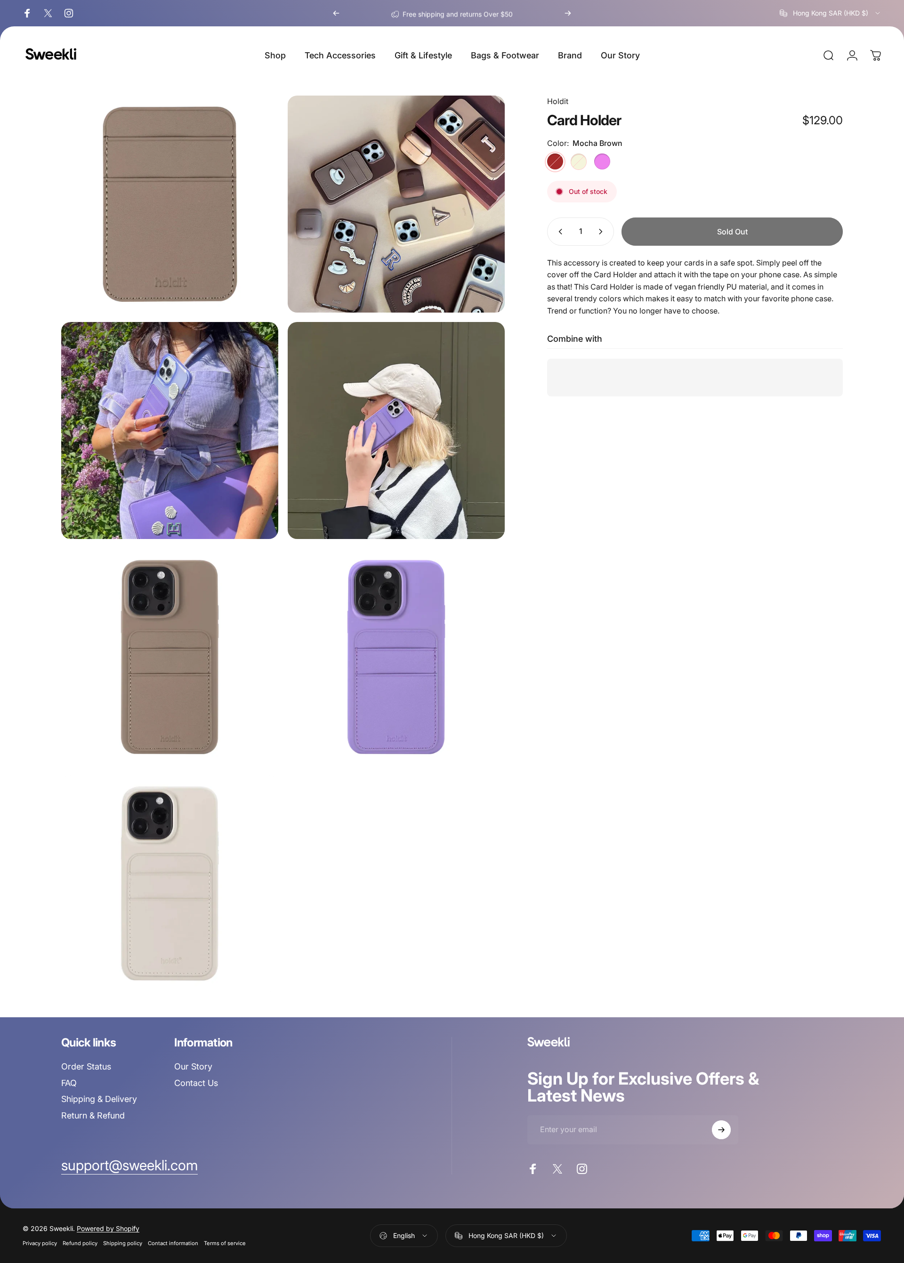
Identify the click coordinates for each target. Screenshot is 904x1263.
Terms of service (225, 1243)
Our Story (193, 1066)
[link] (129, 1166)
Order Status (86, 1066)
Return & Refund (93, 1115)
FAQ (69, 1083)
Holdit (557, 101)
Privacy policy (40, 1243)
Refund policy (80, 1243)
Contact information (173, 1243)
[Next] (567, 13)
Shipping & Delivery (99, 1099)
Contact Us (196, 1083)
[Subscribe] (721, 1129)
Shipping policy (122, 1243)
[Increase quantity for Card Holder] (602, 231)
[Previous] (336, 13)
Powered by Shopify (108, 1228)
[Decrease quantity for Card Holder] (558, 231)
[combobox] (830, 13)
